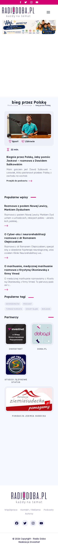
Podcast (27, 304)
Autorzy (29, 513)
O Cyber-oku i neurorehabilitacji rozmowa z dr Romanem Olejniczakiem (25, 238)
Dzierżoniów (12, 304)
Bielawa (46, 309)
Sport (15, 141)
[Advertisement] (29, 64)
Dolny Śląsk (32, 309)
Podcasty (49, 509)
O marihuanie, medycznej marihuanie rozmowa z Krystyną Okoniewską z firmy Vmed (28, 270)
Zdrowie (29, 141)
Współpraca (10, 509)
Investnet (35, 542)
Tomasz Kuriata (14, 309)
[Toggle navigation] (48, 12)
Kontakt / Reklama (30, 509)
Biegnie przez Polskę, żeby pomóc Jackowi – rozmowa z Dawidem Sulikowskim (28, 160)
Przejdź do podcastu (16, 181)
